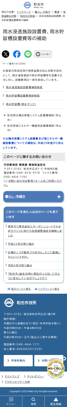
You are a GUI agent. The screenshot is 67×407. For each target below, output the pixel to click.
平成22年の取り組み (21, 244)
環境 (56, 12)
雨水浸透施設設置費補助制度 (24, 87)
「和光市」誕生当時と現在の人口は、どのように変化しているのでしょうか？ (34, 276)
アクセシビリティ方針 (17, 382)
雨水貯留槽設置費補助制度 (23, 95)
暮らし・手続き (42, 12)
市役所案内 (18, 360)
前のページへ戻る (21, 289)
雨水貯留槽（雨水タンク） (21, 104)
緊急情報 (56, 404)
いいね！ (46, 54)
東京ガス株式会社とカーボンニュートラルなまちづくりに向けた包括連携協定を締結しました (35, 231)
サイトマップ (12, 376)
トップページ (24, 12)
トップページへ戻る (49, 289)
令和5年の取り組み (20, 265)
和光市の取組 (27, 16)
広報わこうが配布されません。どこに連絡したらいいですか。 (34, 254)
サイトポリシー (35, 376)
